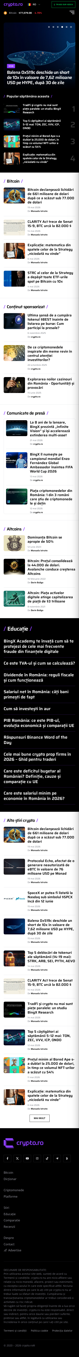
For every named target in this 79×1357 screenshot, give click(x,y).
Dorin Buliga (37, 582)
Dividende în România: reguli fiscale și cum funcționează (39, 677)
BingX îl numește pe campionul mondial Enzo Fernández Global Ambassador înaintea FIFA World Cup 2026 (51, 462)
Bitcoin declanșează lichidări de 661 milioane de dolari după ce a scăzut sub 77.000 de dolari (51, 196)
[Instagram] (37, 1158)
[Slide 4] (62, 27)
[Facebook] (7, 1158)
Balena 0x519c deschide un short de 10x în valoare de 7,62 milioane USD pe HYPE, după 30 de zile (39, 77)
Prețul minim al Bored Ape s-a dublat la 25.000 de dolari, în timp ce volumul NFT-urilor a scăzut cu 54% (41, 141)
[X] (17, 1158)
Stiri (11, 66)
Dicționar (10, 1179)
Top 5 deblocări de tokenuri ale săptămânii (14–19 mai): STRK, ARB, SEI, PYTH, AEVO (51, 957)
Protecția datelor (62, 1330)
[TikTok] (47, 1158)
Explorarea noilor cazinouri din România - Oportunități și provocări (51, 383)
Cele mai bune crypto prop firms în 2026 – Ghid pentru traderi (37, 757)
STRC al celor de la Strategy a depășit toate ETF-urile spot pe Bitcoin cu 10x (50, 277)
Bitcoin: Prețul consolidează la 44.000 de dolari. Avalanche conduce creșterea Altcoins (51, 567)
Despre (9, 1238)
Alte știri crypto (21, 820)
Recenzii (9, 1227)
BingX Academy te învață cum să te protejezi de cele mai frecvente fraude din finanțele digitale (39, 646)
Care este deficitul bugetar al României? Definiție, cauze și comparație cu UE (32, 776)
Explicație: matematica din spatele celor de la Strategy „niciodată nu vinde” (40, 158)
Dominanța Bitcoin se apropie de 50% (45, 539)
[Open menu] (72, 12)
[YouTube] (27, 1158)
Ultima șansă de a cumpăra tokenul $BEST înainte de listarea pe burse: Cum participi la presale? (50, 321)
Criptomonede (14, 1190)
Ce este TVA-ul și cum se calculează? (39, 663)
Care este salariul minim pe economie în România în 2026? (34, 796)
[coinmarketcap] (67, 1158)
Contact (9, 1244)
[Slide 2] (53, 27)
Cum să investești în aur (27, 708)
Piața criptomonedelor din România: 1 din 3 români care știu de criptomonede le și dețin (51, 497)
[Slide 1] (49, 27)
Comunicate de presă (26, 413)
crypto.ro (35, 337)
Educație (17, 628)
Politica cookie (39, 1330)
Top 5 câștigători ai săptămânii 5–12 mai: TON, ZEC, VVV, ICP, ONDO (42, 124)
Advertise (14, 1250)
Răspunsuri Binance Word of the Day (35, 740)
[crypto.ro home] (13, 5)
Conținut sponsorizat (26, 306)
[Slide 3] (57, 27)
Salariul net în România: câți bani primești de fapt (36, 694)
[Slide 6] (71, 27)
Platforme (10, 1197)
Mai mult (39, 1118)
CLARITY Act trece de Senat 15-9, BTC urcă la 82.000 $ (50, 223)
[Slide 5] (66, 27)
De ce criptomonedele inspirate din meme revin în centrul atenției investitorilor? (50, 353)
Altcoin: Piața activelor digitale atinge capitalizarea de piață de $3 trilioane (50, 597)
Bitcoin (13, 181)
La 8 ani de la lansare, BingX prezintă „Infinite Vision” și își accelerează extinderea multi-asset (50, 428)
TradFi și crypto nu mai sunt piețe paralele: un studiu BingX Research (42, 109)
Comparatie (12, 1220)
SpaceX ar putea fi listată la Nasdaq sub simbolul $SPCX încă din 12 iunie (50, 897)
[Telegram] (57, 1158)
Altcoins (14, 529)
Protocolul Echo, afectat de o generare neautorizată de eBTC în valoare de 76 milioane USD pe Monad (51, 867)
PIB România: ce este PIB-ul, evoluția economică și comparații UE (39, 723)
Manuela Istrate (39, 211)
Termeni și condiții (15, 1330)
